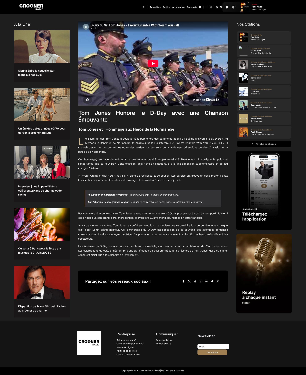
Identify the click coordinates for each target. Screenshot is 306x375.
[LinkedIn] (201, 281)
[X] (189, 281)
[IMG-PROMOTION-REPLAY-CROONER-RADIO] (264, 235)
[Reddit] (195, 281)
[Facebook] (183, 281)
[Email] (218, 281)
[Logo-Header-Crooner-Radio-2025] (31, 5)
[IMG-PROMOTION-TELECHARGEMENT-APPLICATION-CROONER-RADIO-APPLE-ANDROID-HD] (264, 152)
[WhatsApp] (206, 281)
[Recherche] (221, 7)
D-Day (112, 163)
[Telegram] (212, 281)
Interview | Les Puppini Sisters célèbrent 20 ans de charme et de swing (40, 190)
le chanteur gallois (143, 143)
